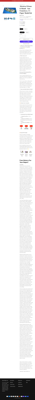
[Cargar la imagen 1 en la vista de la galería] (5, 18)
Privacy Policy (12, 384)
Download (22, 32)
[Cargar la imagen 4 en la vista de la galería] (14, 18)
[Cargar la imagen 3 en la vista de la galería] (11, 18)
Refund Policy (20, 384)
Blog (26, 382)
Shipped (27, 32)
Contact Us (20, 382)
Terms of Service (12, 386)
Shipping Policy (20, 386)
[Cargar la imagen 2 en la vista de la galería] (8, 18)
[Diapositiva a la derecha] (17, 19)
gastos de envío (28, 16)
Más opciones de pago (26, 43)
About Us (11, 382)
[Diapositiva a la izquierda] (3, 19)
